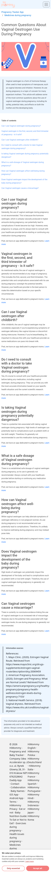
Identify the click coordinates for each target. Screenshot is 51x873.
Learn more (29, 861)
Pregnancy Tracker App (12, 11)
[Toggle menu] (46, 4)
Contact (15, 783)
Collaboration (18, 787)
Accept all (37, 868)
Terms (12, 801)
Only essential (13, 868)
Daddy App (15, 780)
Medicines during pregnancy (18, 15)
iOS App (13, 794)
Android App (16, 798)
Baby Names (18, 791)
